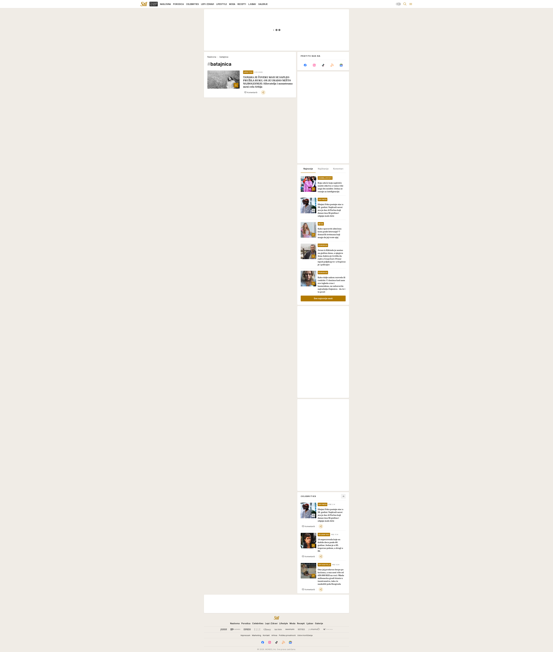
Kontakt (266, 635)
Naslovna (211, 57)
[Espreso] (247, 629)
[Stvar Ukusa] (328, 629)
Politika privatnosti (287, 635)
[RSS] (332, 65)
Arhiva (274, 635)
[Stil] (144, 4)
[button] (250, 92)
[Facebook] (305, 65)
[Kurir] (223, 629)
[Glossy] (267, 629)
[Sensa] (301, 629)
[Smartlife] (289, 629)
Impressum (245, 635)
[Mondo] (235, 629)
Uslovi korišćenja (305, 635)
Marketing (256, 635)
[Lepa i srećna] (278, 629)
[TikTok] (323, 65)
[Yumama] (314, 629)
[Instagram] (314, 65)
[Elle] (257, 629)
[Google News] (341, 65)
